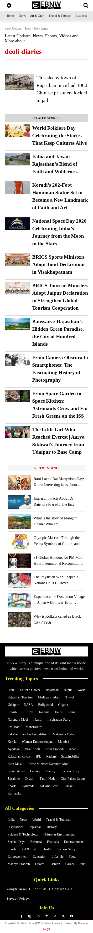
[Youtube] (71, 916)
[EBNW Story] (46, 5)
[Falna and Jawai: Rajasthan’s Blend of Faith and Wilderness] (17, 159)
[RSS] (55, 916)
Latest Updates (13, 28)
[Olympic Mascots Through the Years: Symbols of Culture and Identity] (19, 541)
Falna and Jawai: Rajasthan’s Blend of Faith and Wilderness (55, 164)
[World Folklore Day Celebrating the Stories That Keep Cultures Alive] (17, 130)
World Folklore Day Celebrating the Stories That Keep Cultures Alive (59, 135)
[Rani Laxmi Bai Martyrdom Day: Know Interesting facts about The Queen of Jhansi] (19, 482)
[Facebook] (21, 916)
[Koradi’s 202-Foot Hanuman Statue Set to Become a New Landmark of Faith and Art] (17, 187)
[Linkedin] (38, 916)
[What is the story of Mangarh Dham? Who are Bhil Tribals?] (19, 521)
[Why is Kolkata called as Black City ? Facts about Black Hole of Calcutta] (19, 619)
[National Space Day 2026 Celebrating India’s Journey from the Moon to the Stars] (17, 223)
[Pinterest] (46, 916)
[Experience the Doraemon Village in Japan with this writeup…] (19, 600)
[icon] (9, 6)
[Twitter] (63, 916)
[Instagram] (30, 916)
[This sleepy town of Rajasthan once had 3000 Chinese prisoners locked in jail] (19, 82)
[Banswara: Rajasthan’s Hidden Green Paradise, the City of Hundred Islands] (17, 324)
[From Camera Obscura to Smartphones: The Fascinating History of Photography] (17, 360)
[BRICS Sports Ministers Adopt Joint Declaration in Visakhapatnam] (17, 259)
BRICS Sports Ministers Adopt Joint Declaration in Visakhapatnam (58, 264)
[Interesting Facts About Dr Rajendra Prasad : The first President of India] (19, 502)
